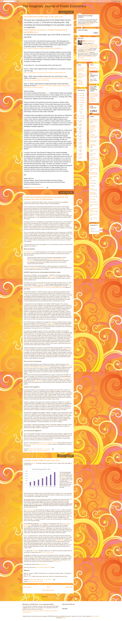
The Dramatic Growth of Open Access (81, 69)
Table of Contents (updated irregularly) (80, 82)
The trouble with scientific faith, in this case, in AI (43, 17)
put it (47, 93)
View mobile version (48, 590)
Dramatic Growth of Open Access (43, 567)
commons (92, 196)
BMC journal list (37, 380)
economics (93, 153)
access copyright (92, 189)
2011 (81, 135)
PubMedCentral (60, 540)
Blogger (64, 617)
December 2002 (49, 323)
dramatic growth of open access (35, 581)
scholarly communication (94, 158)
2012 (81, 131)
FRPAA (92, 183)
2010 (81, 138)
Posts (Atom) (51, 596)
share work (41, 284)
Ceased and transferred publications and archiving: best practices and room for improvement (46, 198)
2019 (81, 100)
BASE (70, 499)
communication (94, 204)
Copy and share (94, 68)
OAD (91, 186)
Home (48, 587)
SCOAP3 (41, 523)
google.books (93, 214)
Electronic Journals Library (47, 552)
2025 (81, 93)
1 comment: (47, 449)
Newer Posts (27, 587)
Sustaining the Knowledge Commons (48, 442)
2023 (81, 95)
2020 (81, 97)
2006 (81, 153)
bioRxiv (63, 476)
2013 (81, 127)
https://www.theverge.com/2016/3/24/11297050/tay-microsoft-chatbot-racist (45, 72)
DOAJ (35, 215)
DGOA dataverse (43, 564)
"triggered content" (51, 276)
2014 (81, 124)
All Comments (96, 231)
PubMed (27, 535)
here (91, 81)
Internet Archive (30, 510)
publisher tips (46, 450)
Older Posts (69, 587)
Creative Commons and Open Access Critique (37, 444)
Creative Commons (37, 450)
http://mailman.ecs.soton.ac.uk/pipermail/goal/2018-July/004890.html (43, 48)
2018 (81, 102)
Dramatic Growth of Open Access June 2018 (41, 460)
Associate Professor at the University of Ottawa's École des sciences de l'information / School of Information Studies (88, 46)
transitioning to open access (94, 120)
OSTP (91, 199)
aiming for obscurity (92, 193)
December (81, 105)
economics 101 (94, 168)
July (80, 109)
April (80, 111)
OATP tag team (57, 561)
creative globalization (93, 163)
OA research (93, 176)
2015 (81, 120)
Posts (93, 228)
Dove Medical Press (29, 252)
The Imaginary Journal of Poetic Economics (54, 6)
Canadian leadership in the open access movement (93, 128)
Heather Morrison (90, 41)
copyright (30, 450)
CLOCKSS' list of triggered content (32, 267)
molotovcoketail (95, 616)
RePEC (26, 526)
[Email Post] (47, 187)
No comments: (48, 579)
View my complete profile (84, 59)
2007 (81, 149)
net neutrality (93, 218)
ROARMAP (35, 550)
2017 (81, 116)
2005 (81, 157)
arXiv (25, 550)
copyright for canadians (93, 173)
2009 (81, 142)
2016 (81, 118)
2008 (81, 146)
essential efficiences (93, 145)
